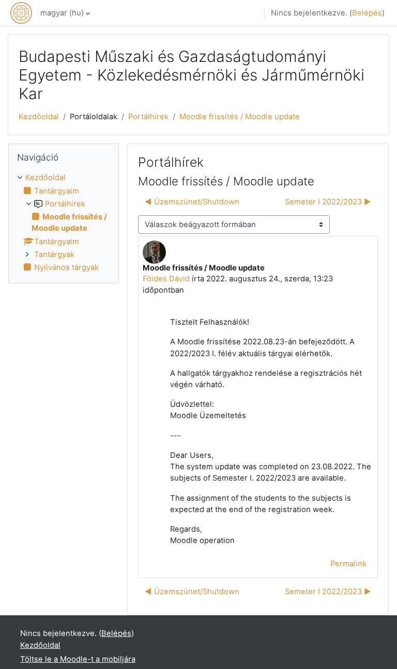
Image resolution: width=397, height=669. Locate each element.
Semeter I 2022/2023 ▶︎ (328, 201)
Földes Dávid (166, 278)
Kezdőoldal (39, 116)
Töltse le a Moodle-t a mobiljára (77, 659)
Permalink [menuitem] (348, 563)
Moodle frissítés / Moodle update (239, 116)
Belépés (367, 13)
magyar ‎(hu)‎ (62, 13)
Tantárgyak (54, 254)
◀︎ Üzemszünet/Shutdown (192, 201)
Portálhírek (148, 116)
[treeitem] (63, 222)
